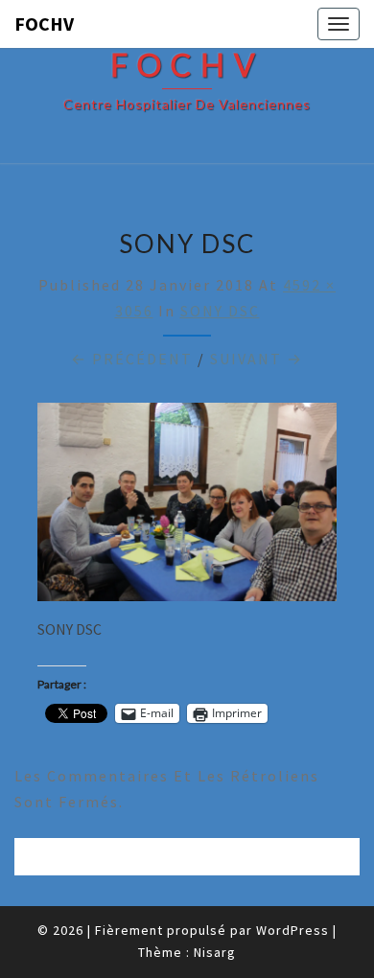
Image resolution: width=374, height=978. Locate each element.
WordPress (292, 930)
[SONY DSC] (187, 507)
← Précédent (132, 358)
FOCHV (44, 23)
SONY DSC (220, 310)
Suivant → (256, 358)
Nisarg (215, 952)
